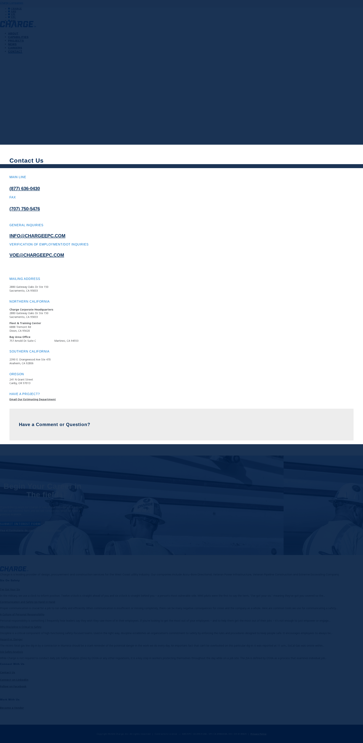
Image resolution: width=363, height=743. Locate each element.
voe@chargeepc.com (36, 255)
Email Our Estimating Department (32, 399)
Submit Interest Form (20, 524)
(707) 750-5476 (24, 208)
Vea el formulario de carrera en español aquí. (31, 530)
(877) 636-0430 (24, 188)
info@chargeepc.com (37, 235)
